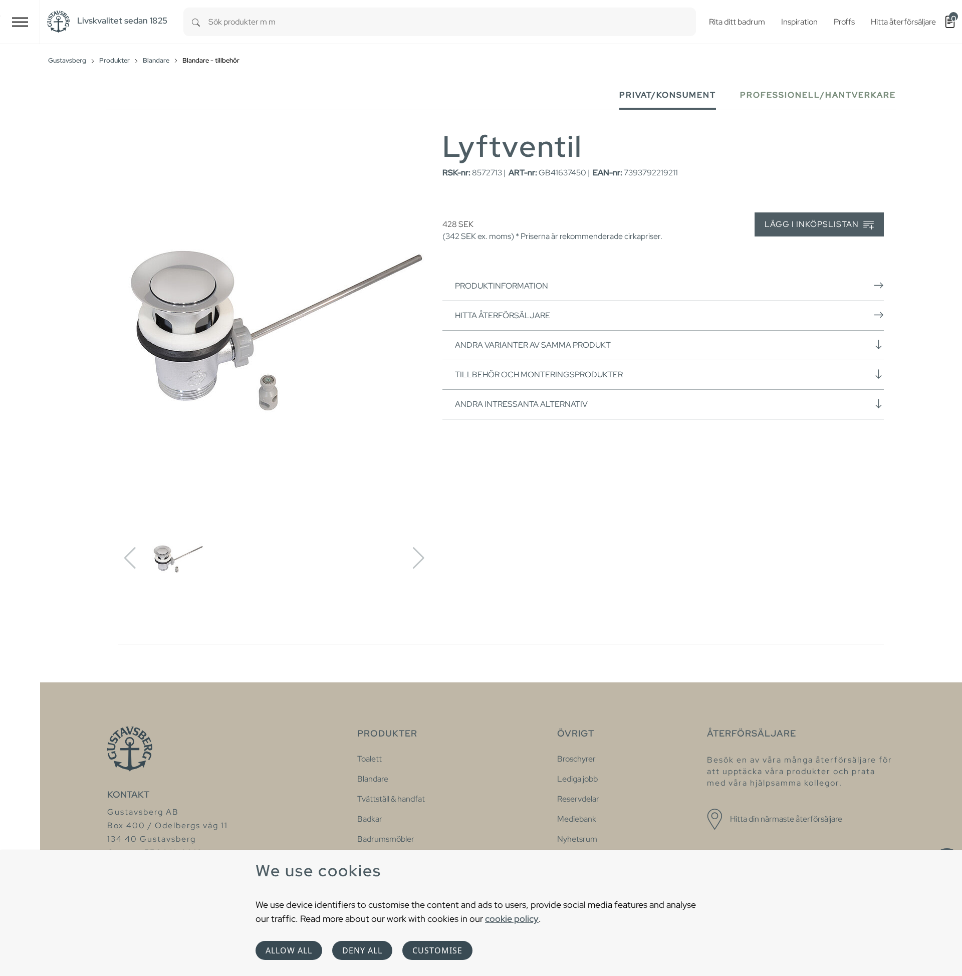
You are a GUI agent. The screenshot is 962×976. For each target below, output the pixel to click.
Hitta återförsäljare (502, 315)
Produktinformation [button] (501, 286)
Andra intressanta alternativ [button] (521, 404)
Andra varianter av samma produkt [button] (533, 345)
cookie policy (512, 918)
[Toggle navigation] (20, 22)
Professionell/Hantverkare (818, 95)
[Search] (195, 22)
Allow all (289, 950)
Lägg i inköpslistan (813, 224)
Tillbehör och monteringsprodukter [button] (539, 374)
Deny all (362, 950)
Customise (437, 950)
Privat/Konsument (667, 95)
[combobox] (452, 22)
